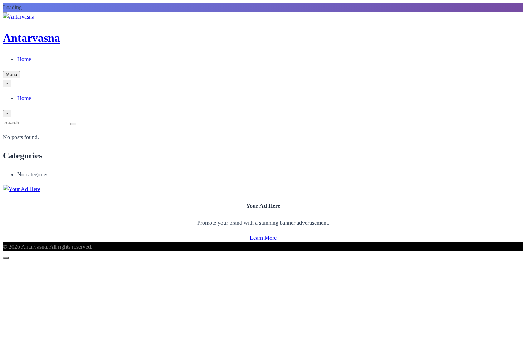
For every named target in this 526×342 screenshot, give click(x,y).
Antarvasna (31, 37)
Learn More (263, 238)
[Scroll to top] (6, 258)
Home (24, 59)
